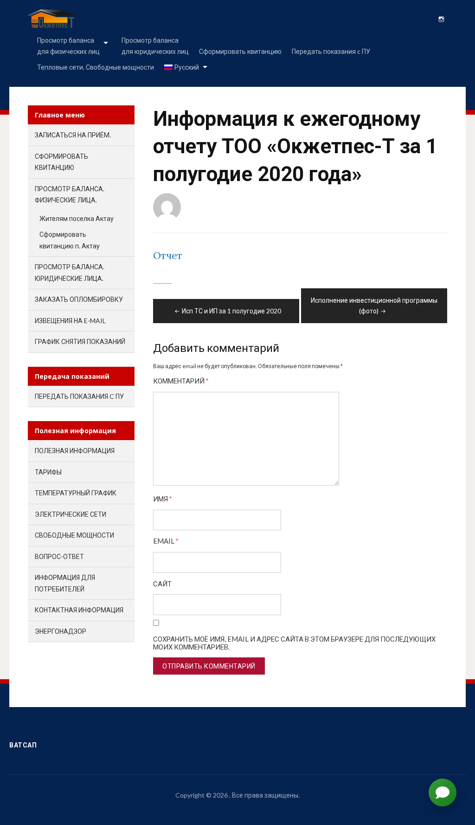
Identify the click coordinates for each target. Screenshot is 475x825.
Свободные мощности (74, 535)
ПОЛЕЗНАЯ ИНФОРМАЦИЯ (75, 451)
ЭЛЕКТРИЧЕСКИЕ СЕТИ (70, 514)
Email (166, 541)
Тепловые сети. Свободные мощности (95, 67)
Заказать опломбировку (79, 299)
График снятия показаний (80, 341)
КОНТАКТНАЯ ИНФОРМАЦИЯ (79, 610)
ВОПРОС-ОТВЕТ (59, 556)
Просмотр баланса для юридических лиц (155, 45)
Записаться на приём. (73, 135)
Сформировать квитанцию (240, 51)
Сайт (162, 584)
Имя (162, 499)
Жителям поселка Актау (76, 218)
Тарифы (48, 472)
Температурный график (75, 493)
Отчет (167, 255)
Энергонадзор (60, 631)
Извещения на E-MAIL (70, 321)
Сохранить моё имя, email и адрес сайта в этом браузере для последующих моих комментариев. (294, 643)
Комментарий (181, 381)
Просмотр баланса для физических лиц (68, 45)
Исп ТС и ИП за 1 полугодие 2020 (231, 311)
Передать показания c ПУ (331, 51)
